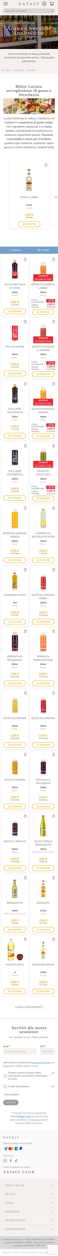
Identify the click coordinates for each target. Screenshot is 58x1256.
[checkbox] (5, 1076)
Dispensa (31, 70)
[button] (44, 4)
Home (7, 70)
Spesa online (18, 70)
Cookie (6, 1066)
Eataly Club (24, 1116)
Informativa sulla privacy (40, 1062)
